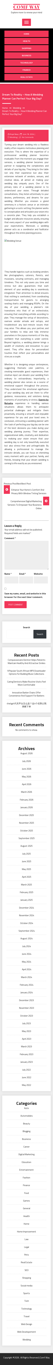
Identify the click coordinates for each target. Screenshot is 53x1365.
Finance (27, 69)
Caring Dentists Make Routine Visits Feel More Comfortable (26, 683)
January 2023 (26, 1062)
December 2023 (26, 1000)
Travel (26, 1316)
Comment (10, 538)
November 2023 (26, 1008)
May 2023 (26, 1031)
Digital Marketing (26, 1154)
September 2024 (27, 931)
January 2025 (26, 900)
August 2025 (26, 846)
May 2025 (26, 869)
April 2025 (26, 877)
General (26, 1208)
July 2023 (26, 1023)
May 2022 (26, 1085)
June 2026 (26, 768)
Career (26, 1146)
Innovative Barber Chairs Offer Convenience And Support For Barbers (26, 694)
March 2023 (26, 1046)
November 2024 (26, 915)
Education (26, 1162)
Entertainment (26, 1169)
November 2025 (26, 823)
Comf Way (26, 7)
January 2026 (26, 807)
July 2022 (26, 1069)
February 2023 (26, 1054)
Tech (26, 1301)
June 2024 (26, 954)
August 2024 (26, 938)
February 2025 (26, 892)
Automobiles (26, 1115)
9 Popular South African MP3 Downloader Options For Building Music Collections (26, 672)
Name (7, 574)
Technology (26, 62)
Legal (26, 1247)
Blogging (26, 1131)
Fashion (26, 1177)
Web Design (26, 1324)
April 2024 (26, 969)
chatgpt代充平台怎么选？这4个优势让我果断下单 (26, 705)
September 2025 (27, 838)
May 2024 (26, 961)
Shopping (26, 48)
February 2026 (26, 799)
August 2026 (26, 753)
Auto (26, 1108)
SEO (27, 1270)
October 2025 (26, 830)
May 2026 (26, 776)
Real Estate (26, 77)
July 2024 (26, 946)
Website (38, 574)
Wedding (13, 137)
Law (26, 1239)
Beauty (26, 1123)
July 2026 (26, 761)
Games (26, 1200)
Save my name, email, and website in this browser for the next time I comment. (25, 595)
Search (26, 627)
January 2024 (26, 992)
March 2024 (26, 977)
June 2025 (26, 861)
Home (26, 33)
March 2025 (26, 884)
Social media (26, 1285)
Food (26, 1193)
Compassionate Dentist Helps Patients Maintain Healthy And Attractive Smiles (26, 661)
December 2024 (26, 907)
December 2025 (26, 815)
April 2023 (26, 1039)
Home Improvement (26, 1231)
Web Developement (26, 1332)
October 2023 (26, 1015)
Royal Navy (14, 134)
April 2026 (26, 784)
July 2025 (26, 853)
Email (22, 574)
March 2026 (26, 792)
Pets (26, 1254)
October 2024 (26, 923)
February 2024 (26, 985)
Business (26, 55)
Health (26, 41)
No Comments (27, 137)
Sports (26, 1293)
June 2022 (26, 1077)
